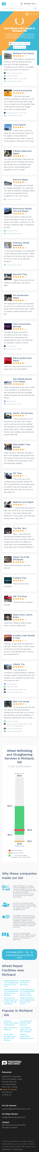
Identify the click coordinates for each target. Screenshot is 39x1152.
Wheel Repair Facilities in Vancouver (25, 982)
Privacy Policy (6, 1149)
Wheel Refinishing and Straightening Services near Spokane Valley (27, 992)
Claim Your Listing (9, 1087)
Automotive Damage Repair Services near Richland (10, 1037)
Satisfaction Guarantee (11, 1076)
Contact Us (6, 1095)
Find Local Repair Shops (12, 1079)
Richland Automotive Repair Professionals (11, 1023)
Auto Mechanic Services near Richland (26, 1023)
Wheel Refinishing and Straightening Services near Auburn (27, 1001)
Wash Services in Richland (10, 1029)
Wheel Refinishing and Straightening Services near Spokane (11, 992)
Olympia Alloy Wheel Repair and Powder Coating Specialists (11, 1001)
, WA (5, 1015)
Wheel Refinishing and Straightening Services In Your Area (11, 983)
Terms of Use (18, 1149)
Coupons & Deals (20, 47)
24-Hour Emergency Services (20, 43)
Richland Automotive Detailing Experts (27, 1036)
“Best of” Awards (9, 1089)
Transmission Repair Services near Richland (26, 1030)
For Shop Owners (9, 1084)
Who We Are (7, 1092)
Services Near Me (9, 1082)
